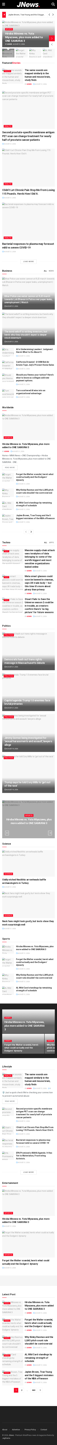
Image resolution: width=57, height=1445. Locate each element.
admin (9, 44)
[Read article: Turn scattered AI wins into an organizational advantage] (8, 393)
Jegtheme (6, 1438)
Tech (6, 551)
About (4, 1429)
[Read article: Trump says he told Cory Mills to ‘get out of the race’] (28, 774)
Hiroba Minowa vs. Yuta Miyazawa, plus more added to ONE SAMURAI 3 (24, 37)
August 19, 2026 (12, 749)
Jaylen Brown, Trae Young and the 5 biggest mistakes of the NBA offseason (39, 1375)
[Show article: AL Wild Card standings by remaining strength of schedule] (49, 53)
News (51, 271)
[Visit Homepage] (28, 4)
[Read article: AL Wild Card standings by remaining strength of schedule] (8, 505)
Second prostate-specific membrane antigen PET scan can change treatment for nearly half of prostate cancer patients (28, 136)
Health (7, 71)
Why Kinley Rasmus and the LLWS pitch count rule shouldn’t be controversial (39, 1340)
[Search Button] (53, 4)
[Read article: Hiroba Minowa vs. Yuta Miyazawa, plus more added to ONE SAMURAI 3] (28, 427)
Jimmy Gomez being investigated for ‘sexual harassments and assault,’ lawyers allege (28, 741)
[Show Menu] (3, 4)
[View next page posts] (31, 532)
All (45, 271)
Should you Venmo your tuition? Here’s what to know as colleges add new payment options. (35, 378)
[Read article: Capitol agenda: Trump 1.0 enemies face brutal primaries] (28, 692)
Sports (9, 29)
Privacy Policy (30, 1429)
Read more (11, 467)
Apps (51, 543)
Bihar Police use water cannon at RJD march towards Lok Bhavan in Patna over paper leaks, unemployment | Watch (28, 299)
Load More (28, 261)
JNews (11, 1435)
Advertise (16, 1429)
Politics (9, 635)
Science (8, 874)
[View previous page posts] (26, 532)
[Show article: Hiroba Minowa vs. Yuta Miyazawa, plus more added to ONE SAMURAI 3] (8, 53)
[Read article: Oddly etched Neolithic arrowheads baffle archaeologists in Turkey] (28, 863)
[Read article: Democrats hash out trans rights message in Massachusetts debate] (28, 651)
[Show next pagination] (40, 1390)
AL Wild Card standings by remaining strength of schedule (38, 1358)
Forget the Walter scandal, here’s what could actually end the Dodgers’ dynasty (34, 477)
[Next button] (52, 38)
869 (33, 1390)
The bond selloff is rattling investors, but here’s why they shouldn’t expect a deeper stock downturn (25, 334)
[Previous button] (52, 44)
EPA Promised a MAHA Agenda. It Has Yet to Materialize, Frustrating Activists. (34, 1156)
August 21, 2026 (40, 84)
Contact (43, 1429)
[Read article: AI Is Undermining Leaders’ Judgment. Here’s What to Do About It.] (8, 352)
